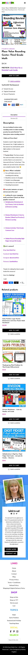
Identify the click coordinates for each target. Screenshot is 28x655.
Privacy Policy (14, 579)
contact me (11, 553)
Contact (14, 574)
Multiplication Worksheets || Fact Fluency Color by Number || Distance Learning (14, 204)
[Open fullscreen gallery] (24, 37)
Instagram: (11, 257)
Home (14, 568)
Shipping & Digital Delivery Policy (14, 588)
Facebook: (10, 254)
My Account (14, 603)
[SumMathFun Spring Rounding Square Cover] (14, 26)
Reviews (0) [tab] (14, 118)
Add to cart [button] (14, 330)
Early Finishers (14, 617)
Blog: (9, 250)
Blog (14, 577)
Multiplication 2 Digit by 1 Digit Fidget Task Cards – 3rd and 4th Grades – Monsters (12, 456)
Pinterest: (10, 261)
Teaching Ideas (14, 623)
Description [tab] (14, 115)
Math (14, 615)
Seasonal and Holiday (14, 620)
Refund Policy (14, 585)
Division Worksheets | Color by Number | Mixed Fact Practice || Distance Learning (14, 217)
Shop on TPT (14, 600)
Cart (14, 606)
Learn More (11, 549)
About (14, 571)
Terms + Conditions (14, 582)
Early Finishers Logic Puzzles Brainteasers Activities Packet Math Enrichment (13, 320)
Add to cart (14, 75)
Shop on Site (14, 597)
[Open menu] (24, 3)
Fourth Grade (8, 49)
